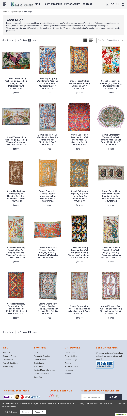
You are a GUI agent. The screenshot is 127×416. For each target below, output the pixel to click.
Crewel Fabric (70, 353)
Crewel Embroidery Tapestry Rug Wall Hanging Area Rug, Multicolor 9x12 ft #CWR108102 (79, 140)
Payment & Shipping (42, 356)
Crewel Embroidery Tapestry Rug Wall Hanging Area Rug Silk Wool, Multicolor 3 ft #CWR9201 (110, 140)
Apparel (68, 363)
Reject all (26, 412)
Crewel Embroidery (41, 373)
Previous (23, 40)
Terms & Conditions (10, 363)
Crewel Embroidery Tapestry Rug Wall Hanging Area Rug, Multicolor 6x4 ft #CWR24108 (79, 196)
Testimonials (8, 360)
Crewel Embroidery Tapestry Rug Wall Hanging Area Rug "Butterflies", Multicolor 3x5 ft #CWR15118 (79, 252)
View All (68, 373)
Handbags (69, 370)
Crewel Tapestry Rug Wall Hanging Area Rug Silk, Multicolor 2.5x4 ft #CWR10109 (79, 310)
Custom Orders (53, 4)
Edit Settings (11, 412)
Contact (87, 4)
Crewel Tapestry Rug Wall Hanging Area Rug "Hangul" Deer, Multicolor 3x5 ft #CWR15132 (16, 83)
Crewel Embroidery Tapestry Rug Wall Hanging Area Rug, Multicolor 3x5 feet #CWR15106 (16, 196)
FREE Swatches (72, 4)
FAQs (36, 353)
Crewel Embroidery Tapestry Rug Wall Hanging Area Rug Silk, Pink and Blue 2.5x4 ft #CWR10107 (47, 309)
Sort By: (101, 40)
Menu (38, 4)
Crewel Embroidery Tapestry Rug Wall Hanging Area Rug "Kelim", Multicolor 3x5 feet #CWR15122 (16, 309)
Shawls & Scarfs (71, 367)
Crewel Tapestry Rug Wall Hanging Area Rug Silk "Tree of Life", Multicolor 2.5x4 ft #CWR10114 (47, 83)
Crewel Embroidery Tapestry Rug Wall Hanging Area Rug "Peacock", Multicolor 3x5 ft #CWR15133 (16, 252)
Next (34, 40)
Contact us (38, 377)
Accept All (39, 412)
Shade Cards (39, 363)
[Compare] (112, 6)
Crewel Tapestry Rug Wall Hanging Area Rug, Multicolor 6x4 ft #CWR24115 (79, 85)
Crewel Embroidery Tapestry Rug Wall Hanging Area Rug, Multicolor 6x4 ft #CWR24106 (48, 196)
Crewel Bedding (71, 356)
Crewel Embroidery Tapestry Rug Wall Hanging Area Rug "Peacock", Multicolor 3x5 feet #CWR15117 (48, 252)
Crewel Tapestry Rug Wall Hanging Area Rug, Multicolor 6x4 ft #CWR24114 (111, 85)
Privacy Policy (8, 367)
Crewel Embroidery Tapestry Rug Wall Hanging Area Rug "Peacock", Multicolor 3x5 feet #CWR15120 (111, 252)
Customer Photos (9, 356)
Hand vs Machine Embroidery (45, 370)
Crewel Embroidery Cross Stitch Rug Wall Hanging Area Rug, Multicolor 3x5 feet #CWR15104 (111, 196)
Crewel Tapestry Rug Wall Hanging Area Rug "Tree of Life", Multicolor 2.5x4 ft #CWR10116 (47, 140)
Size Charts (38, 367)
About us (6, 353)
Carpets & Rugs (71, 360)
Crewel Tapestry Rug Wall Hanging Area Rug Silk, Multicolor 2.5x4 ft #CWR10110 (111, 310)
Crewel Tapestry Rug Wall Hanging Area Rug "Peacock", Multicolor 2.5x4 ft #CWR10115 (16, 141)
